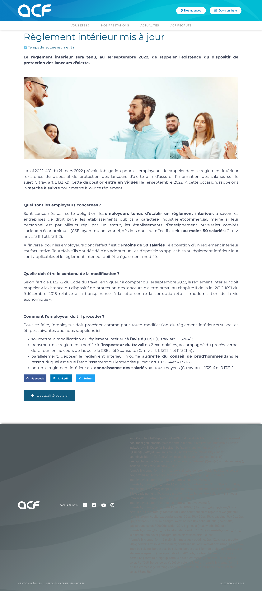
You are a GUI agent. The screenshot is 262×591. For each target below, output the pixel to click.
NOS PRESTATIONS (115, 25)
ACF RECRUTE (180, 25)
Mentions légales (30, 583)
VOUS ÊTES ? (80, 25)
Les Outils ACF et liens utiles (65, 583)
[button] (35, 378)
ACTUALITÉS (149, 25)
